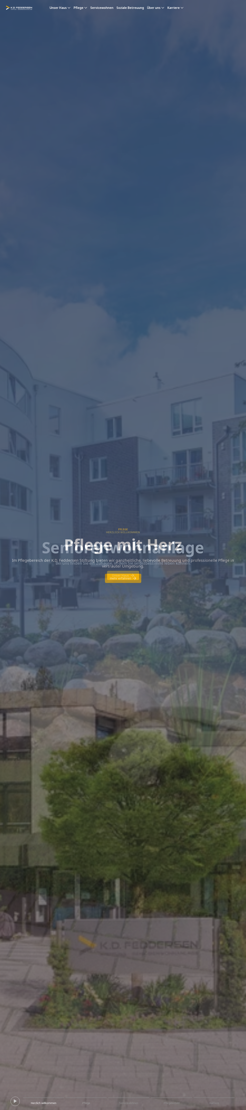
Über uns (153, 8)
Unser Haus (58, 8)
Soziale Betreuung (130, 8)
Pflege (78, 8)
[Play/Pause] (15, 1101)
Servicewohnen (101, 8)
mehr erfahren (120, 575)
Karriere (173, 8)
